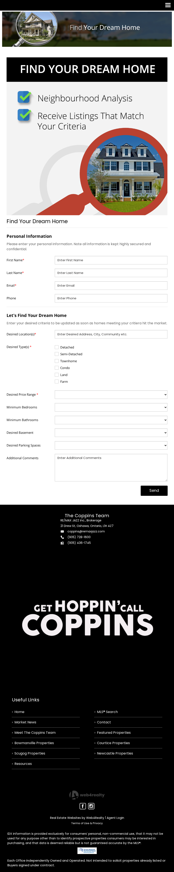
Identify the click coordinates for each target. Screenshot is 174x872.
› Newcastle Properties (113, 753)
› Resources (22, 763)
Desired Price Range (22, 394)
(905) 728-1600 (79, 537)
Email (11, 285)
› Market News (24, 722)
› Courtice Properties (112, 743)
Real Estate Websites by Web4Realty (77, 818)
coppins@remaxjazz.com (86, 531)
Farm (64, 381)
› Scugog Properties (28, 753)
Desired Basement (20, 432)
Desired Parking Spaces (24, 445)
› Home (18, 711)
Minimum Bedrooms (22, 407)
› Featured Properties (112, 732)
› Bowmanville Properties (33, 743)
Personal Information (29, 236)
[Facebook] (83, 806)
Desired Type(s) (19, 347)
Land (63, 375)
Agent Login (115, 818)
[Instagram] (91, 806)
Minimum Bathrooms (22, 420)
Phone (11, 298)
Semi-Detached (71, 354)
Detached (67, 347)
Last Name (15, 273)
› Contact (102, 722)
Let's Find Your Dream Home (37, 315)
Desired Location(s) (21, 334)
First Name (15, 260)
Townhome (68, 361)
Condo (65, 368)
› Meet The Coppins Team (34, 732)
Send (154, 490)
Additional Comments (22, 458)
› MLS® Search (106, 711)
